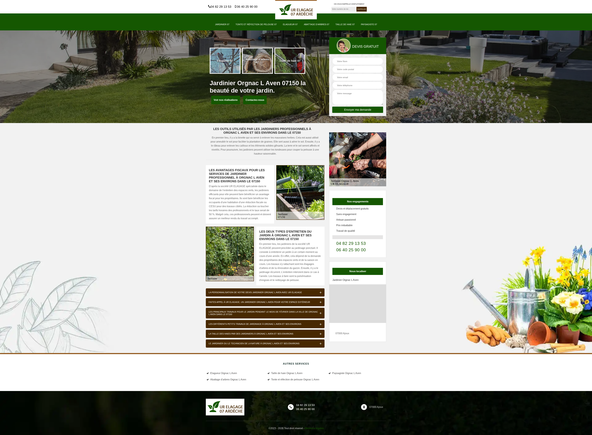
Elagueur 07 (290, 24)
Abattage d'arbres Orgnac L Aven (228, 379)
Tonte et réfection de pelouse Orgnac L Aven (295, 379)
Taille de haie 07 (345, 24)
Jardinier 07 (222, 24)
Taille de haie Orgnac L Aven (286, 373)
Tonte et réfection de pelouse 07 (256, 24)
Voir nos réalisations (226, 100)
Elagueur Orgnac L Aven (223, 373)
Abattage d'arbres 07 (316, 24)
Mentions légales (314, 428)
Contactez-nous (255, 100)
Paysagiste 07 (369, 24)
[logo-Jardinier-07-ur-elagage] (296, 9)
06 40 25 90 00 (247, 6)
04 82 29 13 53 (221, 6)
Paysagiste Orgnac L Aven (346, 373)
